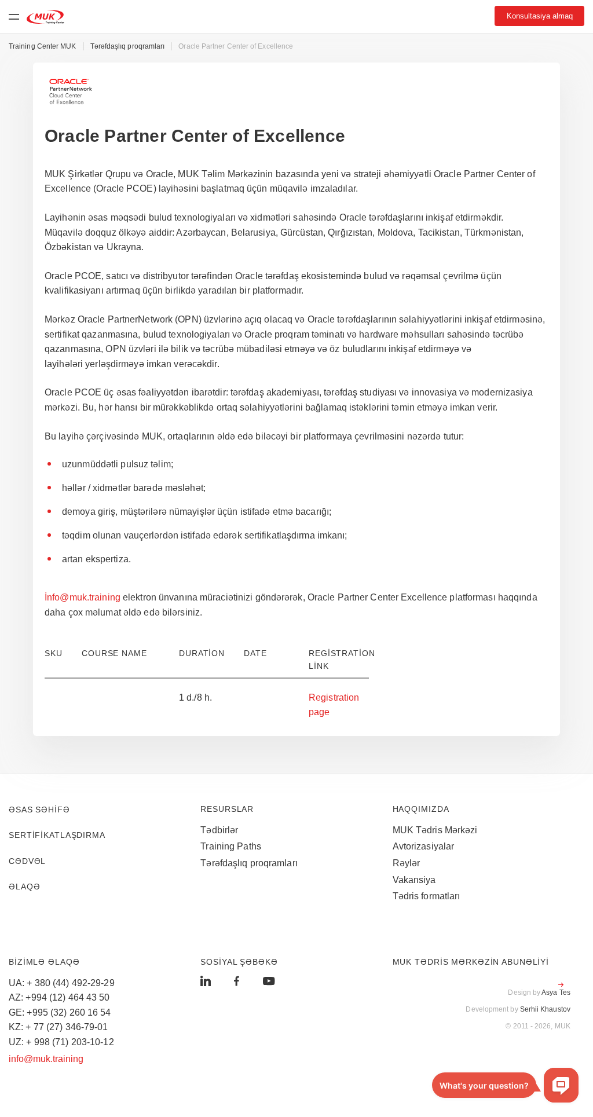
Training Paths (230, 846)
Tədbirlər (219, 830)
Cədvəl (27, 861)
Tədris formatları (426, 896)
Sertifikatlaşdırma (57, 835)
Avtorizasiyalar (424, 846)
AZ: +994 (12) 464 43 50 (59, 997)
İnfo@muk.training (82, 597)
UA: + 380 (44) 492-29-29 (62, 983)
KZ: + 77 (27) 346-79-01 (58, 1027)
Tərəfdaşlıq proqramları (249, 863)
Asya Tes (555, 992)
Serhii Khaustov (545, 1009)
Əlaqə (24, 886)
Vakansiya (414, 880)
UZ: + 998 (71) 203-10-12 (61, 1042)
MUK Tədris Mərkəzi (435, 830)
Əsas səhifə (39, 809)
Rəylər (406, 863)
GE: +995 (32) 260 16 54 (60, 1012)
